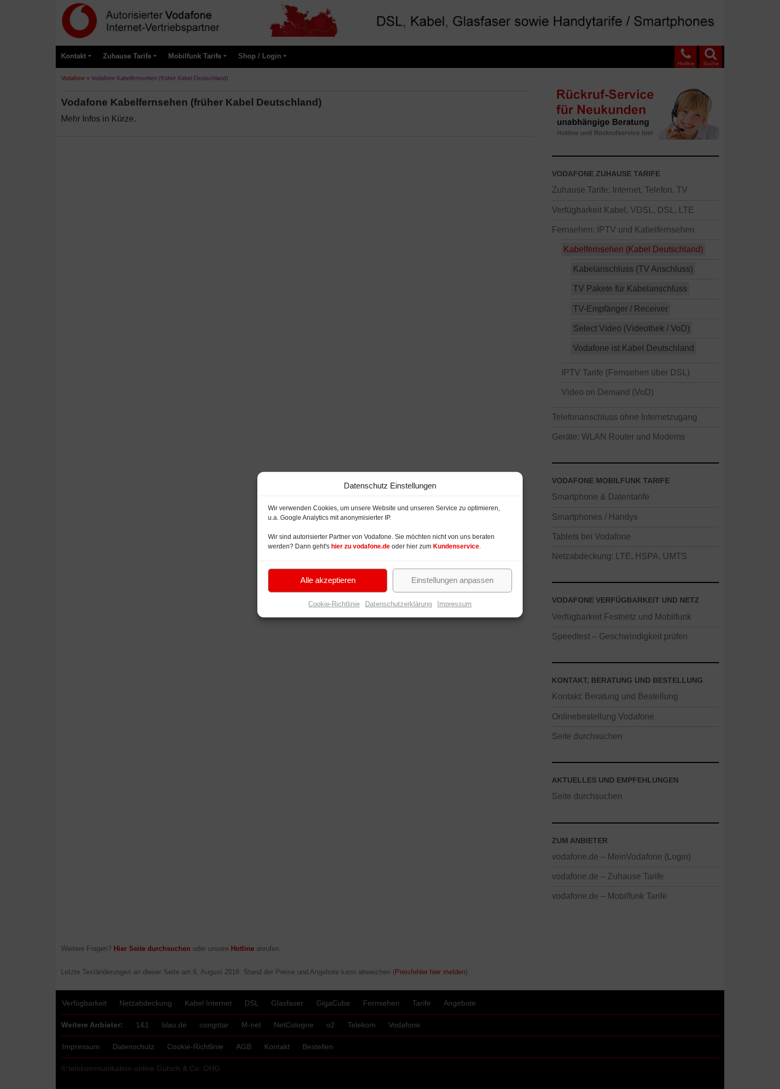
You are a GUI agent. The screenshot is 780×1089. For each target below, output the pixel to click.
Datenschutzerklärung (398, 603)
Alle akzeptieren (328, 580)
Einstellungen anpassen (452, 580)
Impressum (454, 603)
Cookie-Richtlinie (334, 603)
